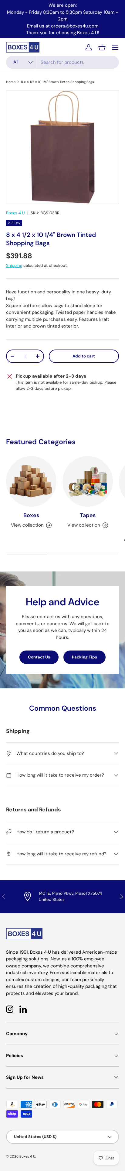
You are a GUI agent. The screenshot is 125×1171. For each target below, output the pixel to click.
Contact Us (39, 657)
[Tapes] (87, 481)
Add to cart (84, 356)
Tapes (88, 515)
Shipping (14, 265)
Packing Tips (84, 657)
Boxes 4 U (15, 213)
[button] (102, 47)
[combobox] (62, 62)
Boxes (31, 515)
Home (10, 82)
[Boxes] (31, 481)
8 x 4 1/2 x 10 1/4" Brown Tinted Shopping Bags (57, 82)
